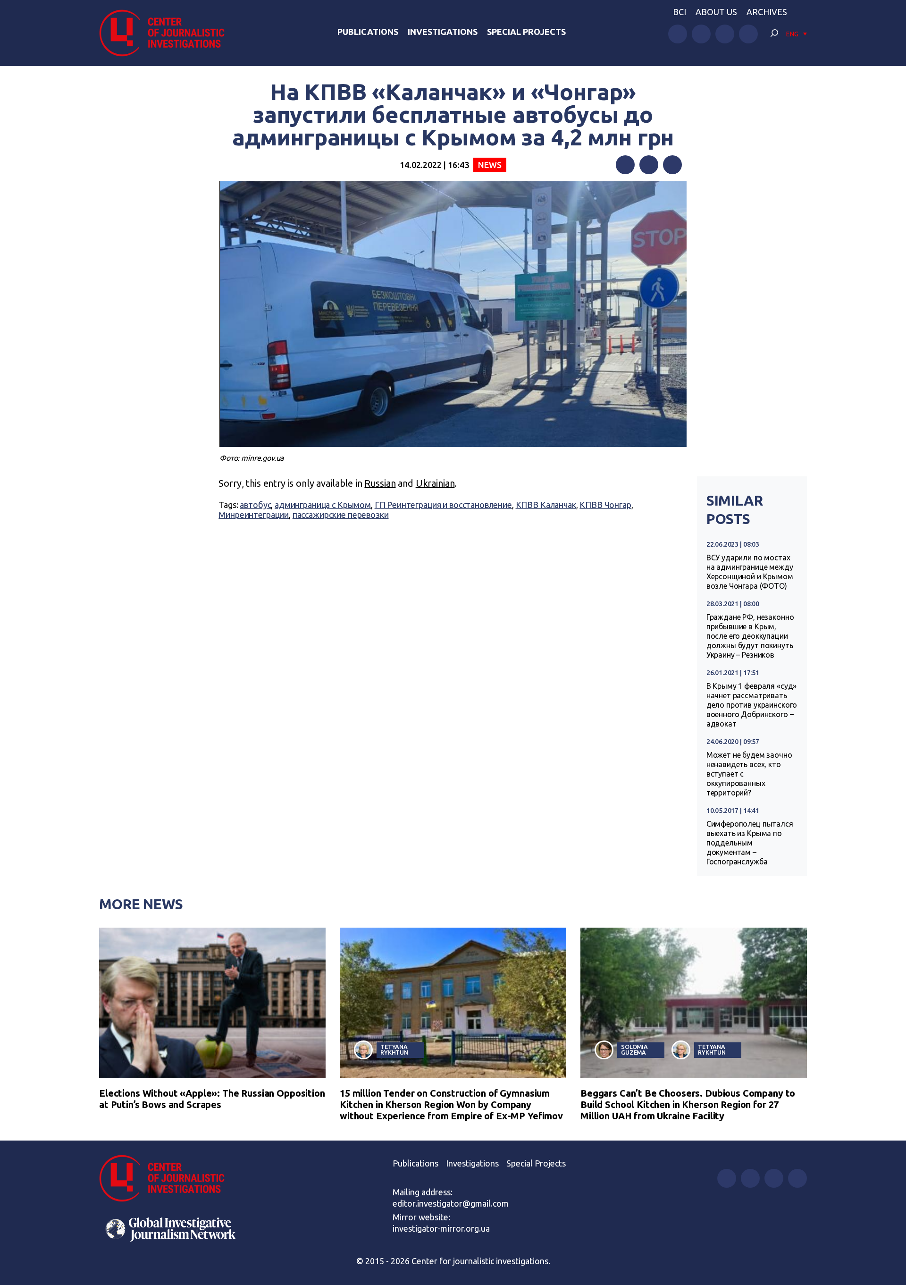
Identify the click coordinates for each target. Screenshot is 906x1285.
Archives (767, 12)
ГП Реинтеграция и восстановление (443, 504)
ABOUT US (716, 12)
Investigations (443, 31)
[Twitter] (648, 164)
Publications (367, 31)
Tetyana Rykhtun (394, 1049)
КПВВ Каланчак (546, 504)
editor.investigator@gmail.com (451, 1203)
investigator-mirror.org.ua (441, 1228)
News (489, 164)
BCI (679, 12)
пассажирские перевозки (341, 514)
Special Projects (526, 31)
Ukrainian (435, 483)
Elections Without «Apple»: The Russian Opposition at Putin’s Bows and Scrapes (212, 1099)
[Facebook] (625, 164)
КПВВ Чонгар (605, 504)
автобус (255, 504)
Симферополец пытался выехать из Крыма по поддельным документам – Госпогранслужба (749, 843)
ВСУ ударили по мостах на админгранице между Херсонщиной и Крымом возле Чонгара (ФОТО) (749, 571)
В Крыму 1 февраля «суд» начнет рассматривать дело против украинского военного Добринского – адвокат (751, 705)
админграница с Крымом (323, 504)
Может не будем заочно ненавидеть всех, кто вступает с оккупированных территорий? (749, 774)
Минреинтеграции (253, 514)
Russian (379, 483)
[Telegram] (672, 164)
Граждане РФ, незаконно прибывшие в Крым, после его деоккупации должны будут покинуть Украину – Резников (750, 636)
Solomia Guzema (634, 1049)
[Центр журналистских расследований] (167, 33)
